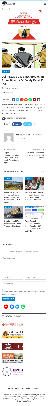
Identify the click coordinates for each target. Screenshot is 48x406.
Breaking (6, 71)
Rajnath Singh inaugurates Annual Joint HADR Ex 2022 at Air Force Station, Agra (12, 158)
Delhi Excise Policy (21, 118)
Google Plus (36, 388)
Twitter (27, 388)
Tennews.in (7, 395)
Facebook (19, 388)
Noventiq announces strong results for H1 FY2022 (35, 155)
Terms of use (26, 401)
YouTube (10, 388)
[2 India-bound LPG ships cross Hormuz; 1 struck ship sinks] (13, 212)
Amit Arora (10, 118)
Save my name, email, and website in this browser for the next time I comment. (23, 292)
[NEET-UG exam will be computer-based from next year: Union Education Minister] (34, 183)
